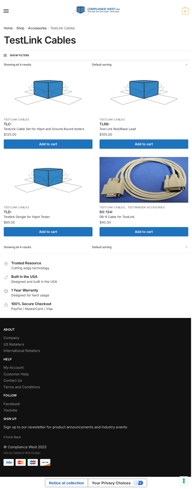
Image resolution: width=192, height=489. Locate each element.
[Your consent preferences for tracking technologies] (183, 480)
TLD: (27, 214)
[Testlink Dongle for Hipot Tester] (48, 180)
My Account (14, 367)
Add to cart (48, 144)
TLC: (44, 126)
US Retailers (14, 344)
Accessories (37, 28)
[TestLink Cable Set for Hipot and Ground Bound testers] (48, 92)
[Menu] (11, 11)
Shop (20, 28)
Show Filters (19, 55)
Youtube (10, 410)
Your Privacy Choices (111, 483)
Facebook (12, 404)
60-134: (117, 214)
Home (8, 28)
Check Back (12, 437)
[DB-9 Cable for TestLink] (144, 180)
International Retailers (22, 350)
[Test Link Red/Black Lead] (144, 92)
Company (11, 338)
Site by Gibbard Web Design (22, 453)
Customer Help (16, 374)
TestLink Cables (16, 119)
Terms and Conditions (22, 387)
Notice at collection (66, 483)
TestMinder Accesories (146, 207)
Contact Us (13, 380)
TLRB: (118, 126)
